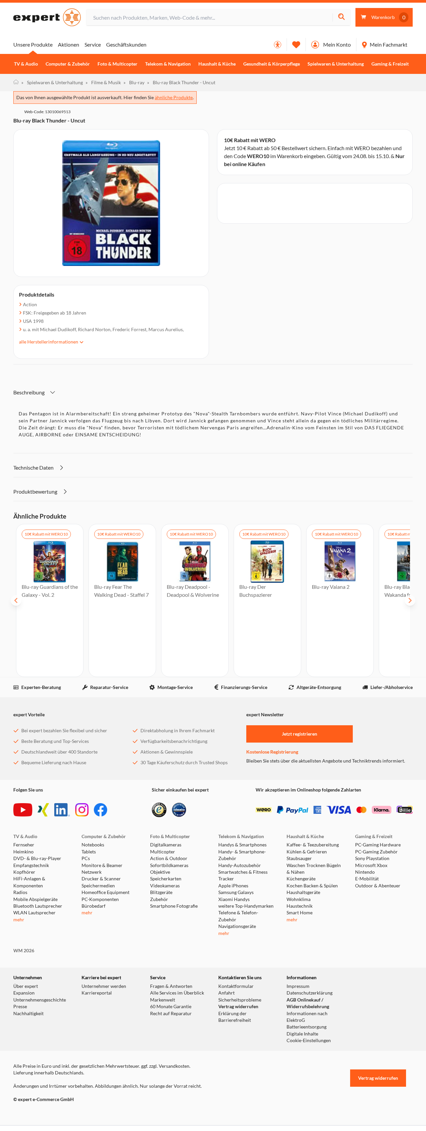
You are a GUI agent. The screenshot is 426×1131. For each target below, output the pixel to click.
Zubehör (159, 899)
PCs (86, 858)
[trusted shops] (159, 809)
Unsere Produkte (33, 44)
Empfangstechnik (31, 865)
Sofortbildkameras (169, 865)
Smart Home (300, 912)
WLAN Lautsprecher (34, 912)
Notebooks (93, 844)
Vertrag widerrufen (238, 1006)
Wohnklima (299, 899)
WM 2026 (23, 950)
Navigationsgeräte (237, 926)
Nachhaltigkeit (28, 1013)
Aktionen (68, 44)
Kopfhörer (24, 872)
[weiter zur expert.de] (40, 1113)
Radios (20, 892)
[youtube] (22, 809)
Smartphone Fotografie (174, 906)
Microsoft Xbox (371, 865)
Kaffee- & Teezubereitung (313, 844)
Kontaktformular (236, 986)
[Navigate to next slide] (410, 600)
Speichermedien (98, 885)
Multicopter (162, 851)
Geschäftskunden (126, 44)
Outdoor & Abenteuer (377, 885)
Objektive (160, 872)
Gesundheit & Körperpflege (271, 64)
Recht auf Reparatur (171, 1013)
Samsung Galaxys (236, 892)
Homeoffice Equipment (105, 892)
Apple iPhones (233, 885)
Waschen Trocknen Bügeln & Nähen (314, 869)
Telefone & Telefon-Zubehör (238, 916)
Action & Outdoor (168, 858)
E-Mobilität (367, 878)
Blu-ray (133, 82)
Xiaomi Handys (234, 899)
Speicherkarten (165, 878)
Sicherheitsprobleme (239, 1000)
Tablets (89, 851)
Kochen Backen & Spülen (312, 885)
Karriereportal (97, 993)
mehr (18, 919)
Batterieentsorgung (306, 1026)
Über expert (25, 986)
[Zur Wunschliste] (296, 45)
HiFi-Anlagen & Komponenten (29, 882)
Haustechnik (300, 906)
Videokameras (165, 885)
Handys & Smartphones (242, 844)
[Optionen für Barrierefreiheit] (277, 44)
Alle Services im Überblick (177, 993)
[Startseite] (16, 82)
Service (93, 44)
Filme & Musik (103, 82)
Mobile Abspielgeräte (35, 899)
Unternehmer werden (104, 986)
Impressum (298, 986)
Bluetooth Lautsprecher (37, 906)
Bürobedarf (94, 906)
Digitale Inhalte (302, 1033)
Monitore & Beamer (102, 865)
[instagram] (82, 809)
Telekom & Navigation (168, 64)
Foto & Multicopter (117, 64)
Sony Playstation (372, 858)
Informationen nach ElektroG (307, 1017)
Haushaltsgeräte (303, 892)
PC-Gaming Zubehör (376, 851)
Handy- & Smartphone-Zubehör (242, 855)
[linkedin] (62, 809)
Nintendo (365, 872)
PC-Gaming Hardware (378, 844)
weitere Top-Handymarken (246, 906)
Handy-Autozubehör (239, 865)
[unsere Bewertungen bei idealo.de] (179, 809)
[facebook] (100, 809)
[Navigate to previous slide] (16, 600)
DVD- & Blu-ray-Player (37, 858)
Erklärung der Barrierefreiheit (234, 1017)
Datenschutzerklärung (309, 993)
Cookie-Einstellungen (309, 1040)
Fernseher (23, 844)
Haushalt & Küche (217, 64)
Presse (20, 1006)
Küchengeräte (301, 878)
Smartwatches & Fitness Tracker (243, 875)
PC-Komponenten (100, 899)
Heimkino (23, 851)
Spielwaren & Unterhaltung (336, 64)
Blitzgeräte (161, 892)
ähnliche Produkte (174, 97)
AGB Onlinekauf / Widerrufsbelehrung (308, 1003)
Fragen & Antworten (171, 986)
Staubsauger (299, 858)
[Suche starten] (341, 17)
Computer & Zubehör (68, 64)
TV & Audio (26, 64)
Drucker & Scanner (101, 878)
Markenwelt (162, 1000)
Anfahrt (226, 993)
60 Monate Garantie (170, 1006)
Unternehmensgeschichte (39, 1000)
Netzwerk (92, 872)
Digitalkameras (165, 844)
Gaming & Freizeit (390, 64)
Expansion (24, 993)
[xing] (43, 809)
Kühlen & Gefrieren (307, 851)
